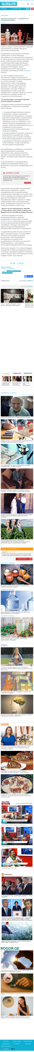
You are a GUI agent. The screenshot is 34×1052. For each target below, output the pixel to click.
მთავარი (5, 1041)
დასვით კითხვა (22, 559)
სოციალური (4, 15)
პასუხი (27, 182)
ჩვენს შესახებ (6, 1043)
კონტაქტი (28, 1043)
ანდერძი (9, 271)
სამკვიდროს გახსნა (7, 273)
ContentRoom (27, 286)
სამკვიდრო (27, 70)
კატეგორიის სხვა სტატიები (9, 393)
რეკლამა (17, 1043)
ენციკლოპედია (28, 1041)
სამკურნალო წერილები (8, 563)
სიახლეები (3, 8)
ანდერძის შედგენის (7, 221)
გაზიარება (30, 276)
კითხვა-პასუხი (17, 1041)
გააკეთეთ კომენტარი (26, 281)
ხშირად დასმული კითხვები (6, 1048)
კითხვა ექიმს (17, 8)
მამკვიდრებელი (16, 271)
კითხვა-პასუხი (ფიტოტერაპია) (10, 549)
